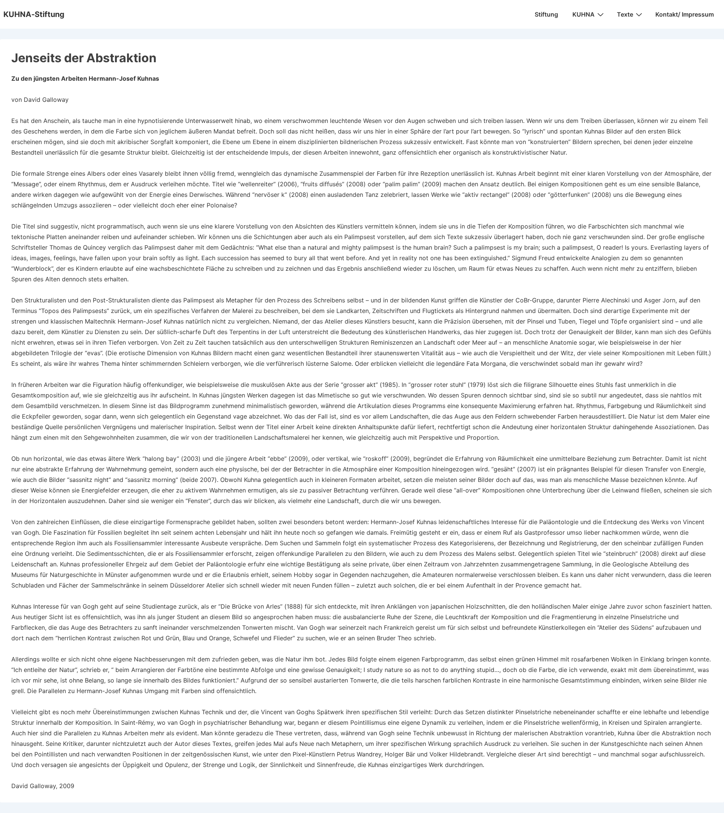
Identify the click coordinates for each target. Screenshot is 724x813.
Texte (625, 14)
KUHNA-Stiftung (33, 14)
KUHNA (583, 14)
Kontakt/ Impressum (684, 14)
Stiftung (546, 14)
